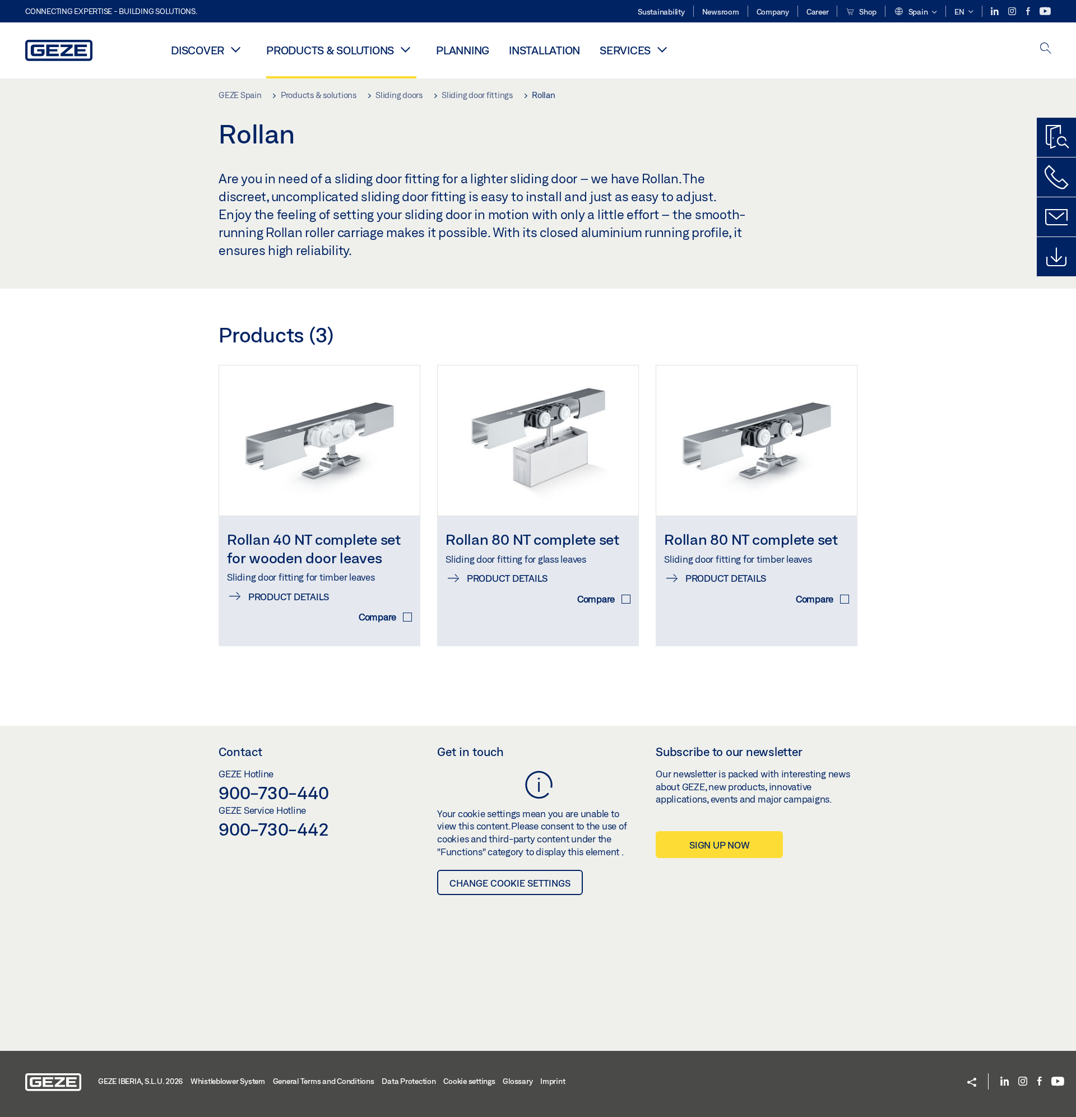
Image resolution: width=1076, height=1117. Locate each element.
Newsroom (720, 11)
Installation (544, 50)
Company (773, 11)
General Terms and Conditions (323, 1081)
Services (625, 50)
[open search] (1045, 49)
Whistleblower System (228, 1081)
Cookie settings (469, 1081)
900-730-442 (273, 829)
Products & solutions (330, 50)
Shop (866, 11)
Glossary (517, 1081)
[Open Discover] (235, 49)
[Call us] (1056, 177)
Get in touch (470, 751)
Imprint (552, 1081)
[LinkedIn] (995, 11)
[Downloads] (1056, 256)
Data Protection (408, 1081)
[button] (915, 12)
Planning (462, 50)
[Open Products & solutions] (405, 49)
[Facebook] (1029, 11)
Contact (240, 751)
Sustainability (661, 11)
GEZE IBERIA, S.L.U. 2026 (140, 1081)
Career (817, 11)
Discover (197, 50)
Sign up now (719, 845)
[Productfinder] (1056, 137)
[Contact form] (1056, 217)
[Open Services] (662, 49)
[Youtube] (1045, 11)
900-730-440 (273, 792)
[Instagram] (1013, 11)
